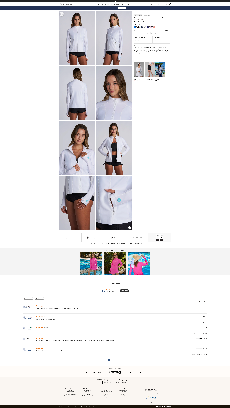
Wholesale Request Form (124, 390)
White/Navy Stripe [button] (148, 26)
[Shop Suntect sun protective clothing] (115, 372)
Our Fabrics (106, 394)
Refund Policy (124, 394)
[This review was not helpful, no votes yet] (205, 312)
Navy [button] (141, 27)
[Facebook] (148, 403)
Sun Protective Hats (88, 394)
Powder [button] (151, 26)
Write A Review (124, 290)
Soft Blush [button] (154, 27)
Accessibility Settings (86, 406)
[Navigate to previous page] (106, 360)
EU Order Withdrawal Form (70, 394)
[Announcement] (118, 1)
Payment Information (69, 391)
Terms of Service (124, 395)
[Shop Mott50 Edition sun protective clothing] (93, 372)
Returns (69, 392)
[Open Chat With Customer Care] (170, 1)
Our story (106, 390)
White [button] (145, 27)
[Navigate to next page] (124, 360)
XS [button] (135, 33)
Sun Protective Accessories (88, 395)
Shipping (70, 390)
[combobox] (28, 298)
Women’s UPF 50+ (88, 390)
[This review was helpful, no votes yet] (203, 333)
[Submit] (151, 4)
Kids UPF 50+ (88, 392)
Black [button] (138, 27)
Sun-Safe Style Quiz (108, 382)
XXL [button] (156, 33)
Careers (124, 391)
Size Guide (106, 395)
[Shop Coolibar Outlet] (136, 372)
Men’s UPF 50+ (88, 391)
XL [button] (152, 33)
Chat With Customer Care (121, 382)
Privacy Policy (124, 392)
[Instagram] (151, 403)
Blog (106, 397)
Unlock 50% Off (122, 8)
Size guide (167, 30)
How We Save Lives (163, 1)
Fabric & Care (138, 56)
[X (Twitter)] (154, 403)
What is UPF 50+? (106, 392)
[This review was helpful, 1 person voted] (203, 312)
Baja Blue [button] (135, 26)
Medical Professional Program (106, 391)
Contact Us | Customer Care (70, 395)
